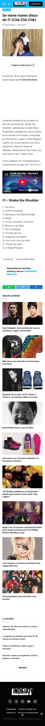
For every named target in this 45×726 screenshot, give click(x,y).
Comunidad (36, 4)
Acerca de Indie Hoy (27, 709)
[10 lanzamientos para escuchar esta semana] (22, 581)
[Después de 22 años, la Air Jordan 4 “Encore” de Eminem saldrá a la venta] (22, 379)
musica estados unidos (25, 259)
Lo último (8, 619)
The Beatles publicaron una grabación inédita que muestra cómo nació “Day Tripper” (20, 494)
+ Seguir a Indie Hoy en (21, 65)
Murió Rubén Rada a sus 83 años (17, 427)
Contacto (11, 713)
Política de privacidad (28, 713)
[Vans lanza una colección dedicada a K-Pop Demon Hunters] (22, 443)
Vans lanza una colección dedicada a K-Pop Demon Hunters (20, 459)
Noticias (6, 10)
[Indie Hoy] (20, 4)
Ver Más (22, 668)
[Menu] (4, 4)
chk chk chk (8, 259)
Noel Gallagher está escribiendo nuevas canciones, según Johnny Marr (21, 329)
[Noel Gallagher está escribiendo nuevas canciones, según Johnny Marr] (22, 313)
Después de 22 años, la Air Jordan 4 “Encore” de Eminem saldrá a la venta (19, 395)
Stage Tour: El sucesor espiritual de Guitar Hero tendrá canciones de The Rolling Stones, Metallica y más (22, 530)
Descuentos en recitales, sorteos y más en (22, 271)
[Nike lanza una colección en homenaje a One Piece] (22, 346)
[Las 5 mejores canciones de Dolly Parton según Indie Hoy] (22, 548)
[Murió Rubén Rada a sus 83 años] (22, 413)
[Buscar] (8, 4)
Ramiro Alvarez (10, 25)
